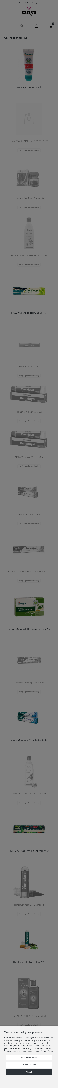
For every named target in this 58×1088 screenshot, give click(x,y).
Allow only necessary (29, 1057)
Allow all (29, 1072)
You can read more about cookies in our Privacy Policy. (28, 1051)
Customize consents (29, 1065)
